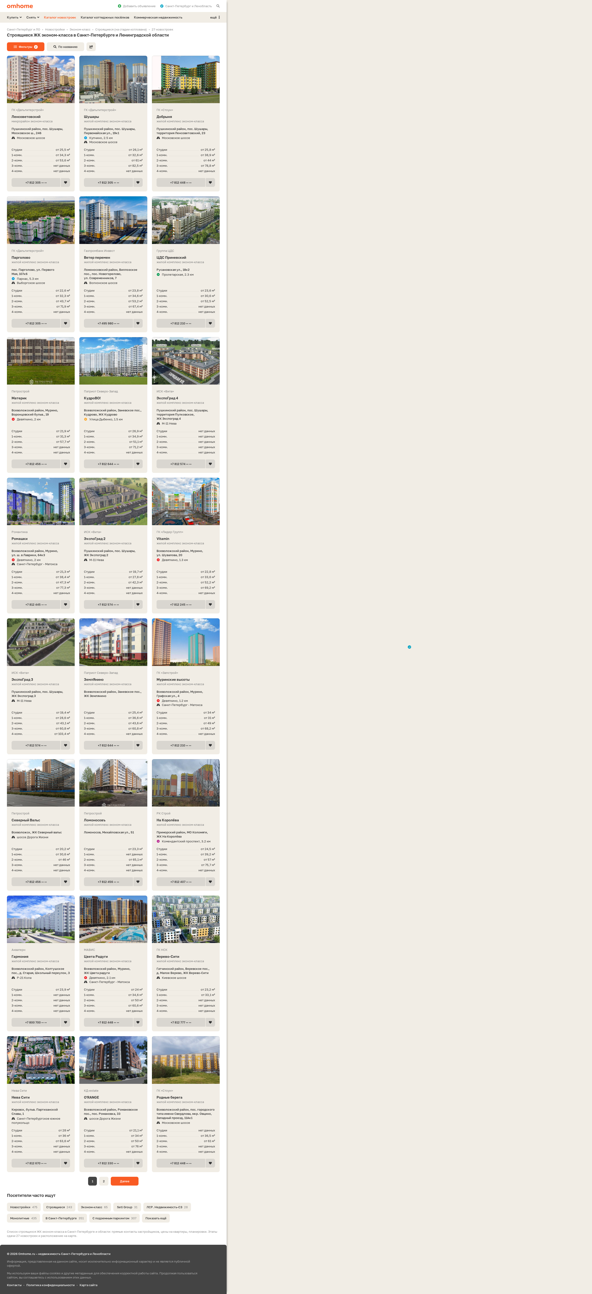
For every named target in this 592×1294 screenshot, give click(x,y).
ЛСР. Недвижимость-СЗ (167, 1207)
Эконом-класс (94, 1207)
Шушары (91, 116)
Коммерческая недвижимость (158, 17)
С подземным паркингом (114, 1218)
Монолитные (23, 1218)
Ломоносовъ (94, 820)
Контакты (14, 1285)
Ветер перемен (97, 257)
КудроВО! (92, 398)
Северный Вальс (26, 820)
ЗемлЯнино (94, 679)
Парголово (21, 257)
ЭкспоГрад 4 (167, 398)
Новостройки (23, 1207)
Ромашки (20, 538)
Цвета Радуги (96, 956)
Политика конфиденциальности (50, 1285)
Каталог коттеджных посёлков (105, 17)
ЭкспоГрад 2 (94, 538)
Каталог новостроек (60, 17)
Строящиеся (59, 1207)
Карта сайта (88, 1285)
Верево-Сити (168, 956)
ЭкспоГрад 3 (22, 679)
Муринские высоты (173, 679)
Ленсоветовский (26, 116)
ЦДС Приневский (171, 257)
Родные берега (169, 1097)
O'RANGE (91, 1097)
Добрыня (164, 116)
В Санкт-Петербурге (65, 1218)
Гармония (20, 956)
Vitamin (163, 538)
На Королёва (168, 820)
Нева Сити (21, 1097)
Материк (19, 398)
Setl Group (127, 1207)
